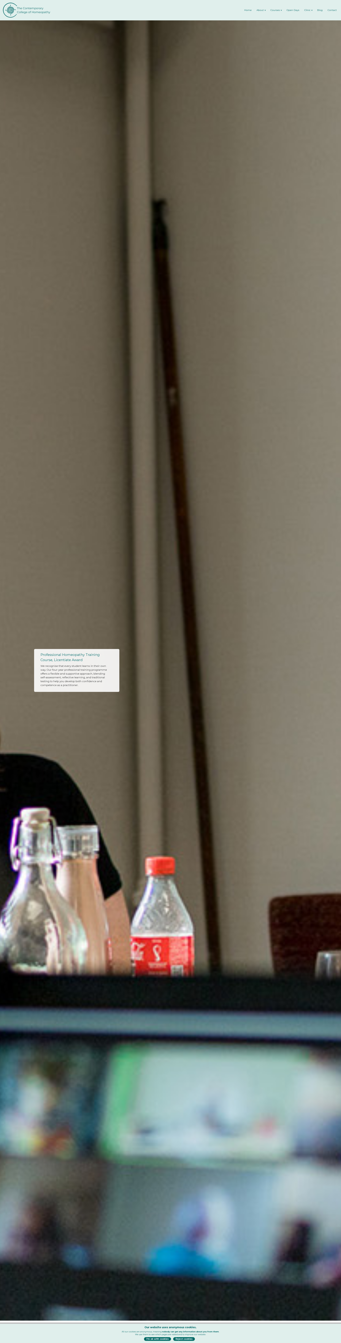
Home (248, 10)
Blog (320, 10)
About (261, 10)
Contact (332, 10)
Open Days (293, 10)
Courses (276, 10)
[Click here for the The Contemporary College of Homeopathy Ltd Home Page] (25, 10)
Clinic (308, 10)
